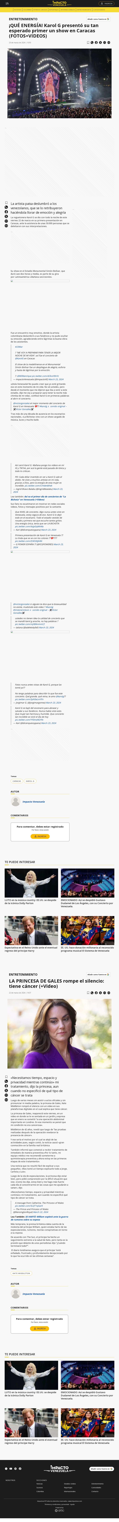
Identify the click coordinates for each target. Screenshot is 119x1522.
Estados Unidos (40, 10)
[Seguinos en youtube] (11, 1469)
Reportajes (54, 10)
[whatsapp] (92, 42)
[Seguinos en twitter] (6, 1469)
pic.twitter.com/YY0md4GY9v (29, 719)
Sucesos (17, 10)
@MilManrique (24, 376)
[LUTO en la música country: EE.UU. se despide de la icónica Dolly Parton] (31, 883)
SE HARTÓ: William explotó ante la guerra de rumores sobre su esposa (39, 1218)
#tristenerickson (21, 610)
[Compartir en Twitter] (100, 42)
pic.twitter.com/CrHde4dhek (38, 485)
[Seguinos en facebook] (20, 1469)
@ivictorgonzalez (21, 403)
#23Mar (19, 346)
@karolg (60, 696)
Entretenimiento (84, 10)
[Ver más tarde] (88, 42)
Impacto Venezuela (33, 801)
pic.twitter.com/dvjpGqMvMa (29, 526)
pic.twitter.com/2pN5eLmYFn (29, 699)
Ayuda (72, 1504)
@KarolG (19, 358)
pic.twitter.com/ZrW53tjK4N (28, 541)
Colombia (27, 10)
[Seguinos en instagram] (15, 1469)
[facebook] (96, 42)
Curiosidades (99, 10)
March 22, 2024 (40, 1212)
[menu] (7, 3)
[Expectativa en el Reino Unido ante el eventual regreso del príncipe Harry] (31, 930)
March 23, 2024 (55, 379)
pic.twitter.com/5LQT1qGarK (29, 1205)
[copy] (108, 42)
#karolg (43, 406)
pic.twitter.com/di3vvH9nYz (45, 376)
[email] (104, 42)
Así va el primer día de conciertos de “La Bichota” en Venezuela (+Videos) (38, 498)
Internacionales (68, 10)
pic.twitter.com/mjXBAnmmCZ (30, 624)
